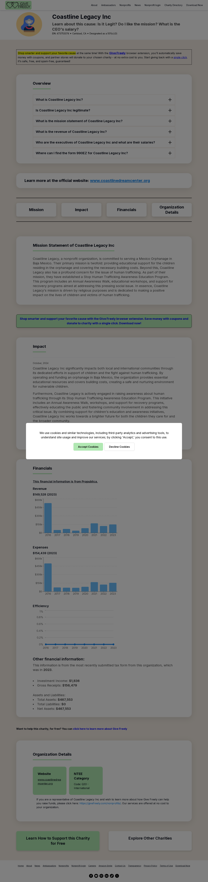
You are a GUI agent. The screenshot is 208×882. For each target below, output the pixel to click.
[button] (104, 441)
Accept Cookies (88, 446)
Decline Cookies (119, 446)
